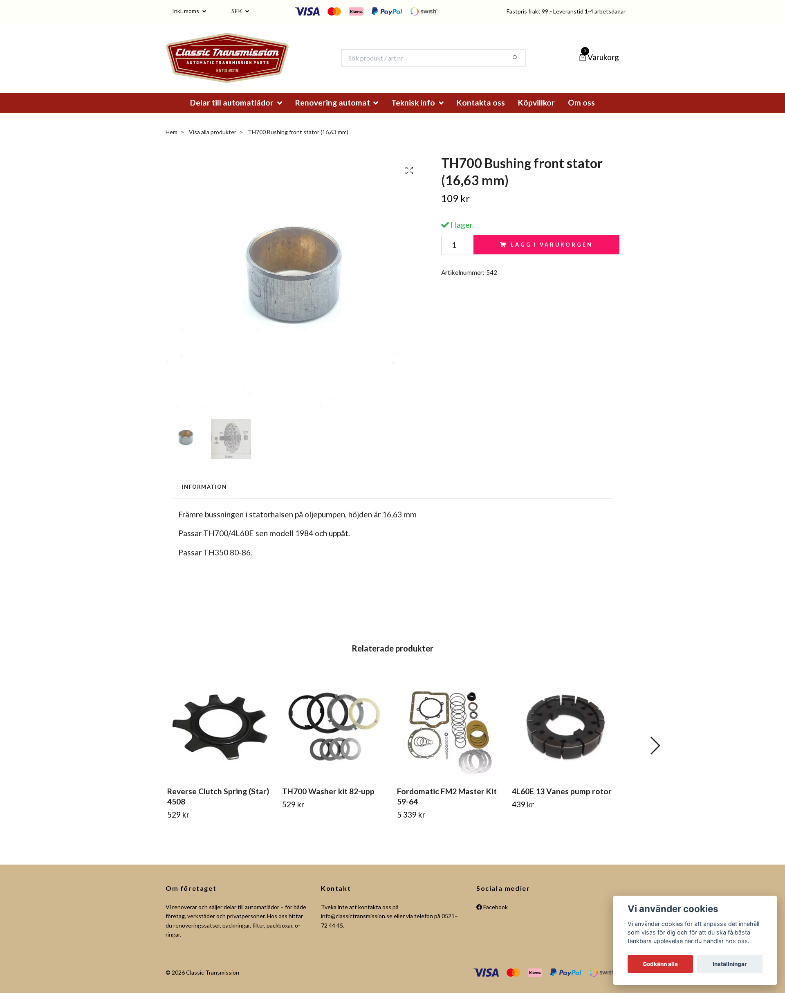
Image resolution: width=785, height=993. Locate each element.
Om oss (581, 113)
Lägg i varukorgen (551, 255)
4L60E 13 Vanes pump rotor (562, 802)
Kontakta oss (481, 113)
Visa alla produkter (212, 142)
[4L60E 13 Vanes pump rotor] (564, 738)
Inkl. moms (186, 10)
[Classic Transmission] (241, 63)
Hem (171, 142)
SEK (237, 10)
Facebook (495, 917)
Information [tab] (204, 497)
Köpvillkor (536, 113)
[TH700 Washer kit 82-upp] (335, 738)
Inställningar (730, 964)
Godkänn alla (660, 964)
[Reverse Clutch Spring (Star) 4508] (220, 738)
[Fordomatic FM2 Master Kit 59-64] (449, 738)
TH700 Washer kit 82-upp (328, 802)
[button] (654, 757)
